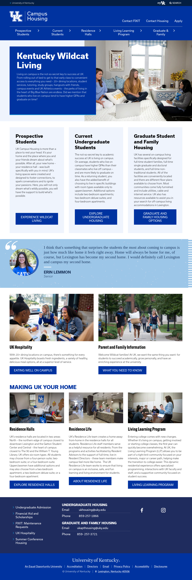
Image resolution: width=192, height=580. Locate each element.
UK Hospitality (25, 533)
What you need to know (122, 370)
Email (106, 566)
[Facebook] (142, 510)
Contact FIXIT (131, 21)
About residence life (90, 481)
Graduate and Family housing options (155, 217)
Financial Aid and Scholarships (27, 515)
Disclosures (160, 566)
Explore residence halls (34, 484)
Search (176, 3)
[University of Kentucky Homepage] (96, 560)
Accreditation (74, 566)
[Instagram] (163, 510)
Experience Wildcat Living (37, 218)
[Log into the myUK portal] (162, 3)
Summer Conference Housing (29, 541)
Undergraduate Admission (33, 507)
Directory (92, 566)
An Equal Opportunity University (43, 566)
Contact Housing (157, 21)
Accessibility (142, 566)
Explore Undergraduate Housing (96, 217)
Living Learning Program (124, 32)
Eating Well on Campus (33, 370)
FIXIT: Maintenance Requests (28, 525)
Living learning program (153, 484)
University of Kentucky (23, 3)
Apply (178, 21)
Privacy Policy (122, 566)
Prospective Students (23, 32)
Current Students (57, 32)
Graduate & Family (160, 32)
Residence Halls (88, 32)
